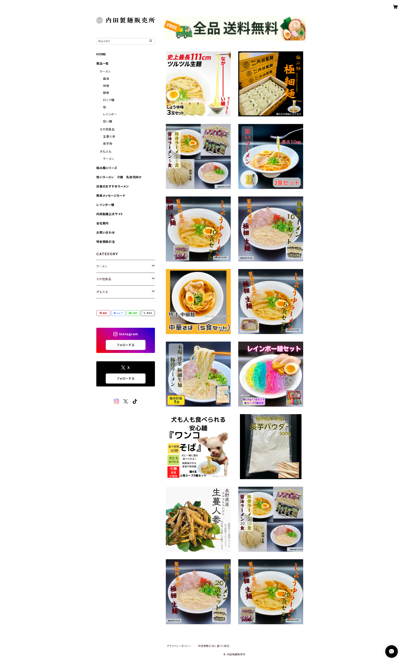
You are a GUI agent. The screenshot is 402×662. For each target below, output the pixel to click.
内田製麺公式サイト (109, 214)
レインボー (110, 114)
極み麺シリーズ (106, 168)
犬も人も (106, 151)
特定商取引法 (105, 241)
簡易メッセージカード (110, 195)
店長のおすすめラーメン (112, 186)
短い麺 (107, 121)
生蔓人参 (109, 136)
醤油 (106, 78)
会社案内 (102, 223)
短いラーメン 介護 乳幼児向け (119, 177)
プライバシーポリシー (179, 646)
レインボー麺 (105, 205)
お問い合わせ (105, 232)
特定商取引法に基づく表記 (213, 646)
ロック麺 (109, 100)
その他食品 (107, 129)
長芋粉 (107, 143)
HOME (101, 54)
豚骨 (106, 93)
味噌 (106, 85)
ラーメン (105, 71)
